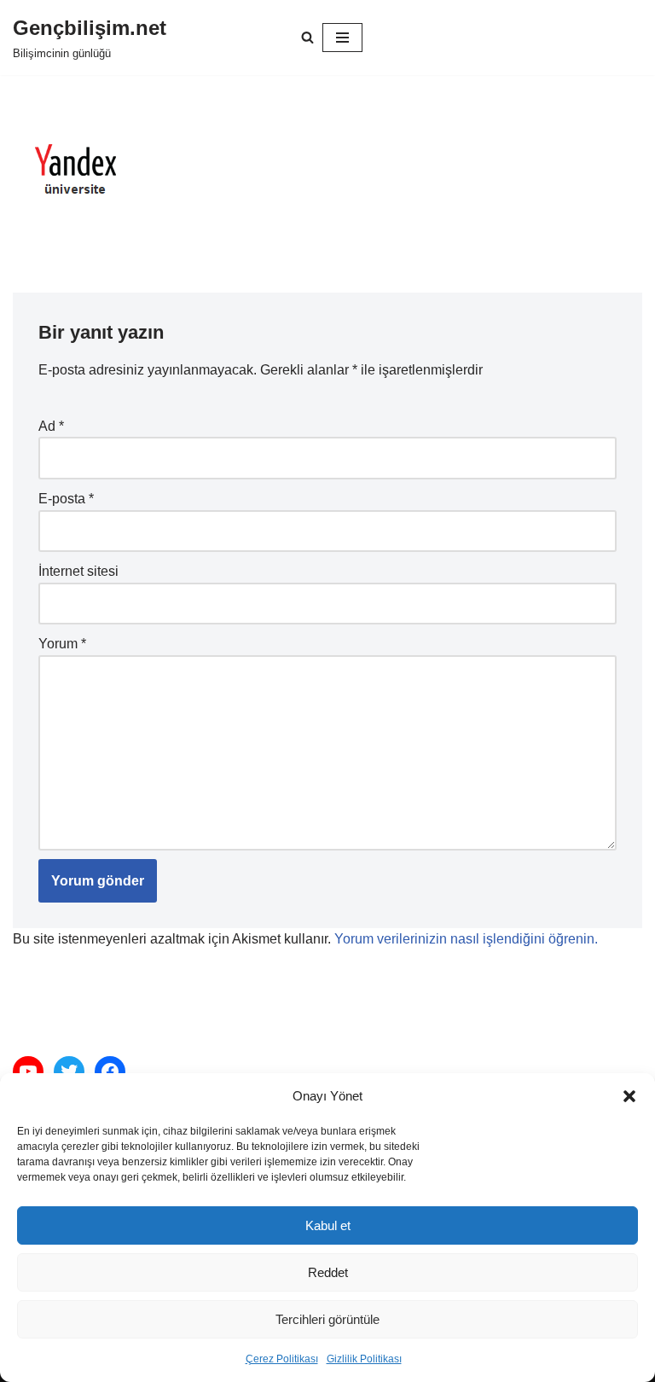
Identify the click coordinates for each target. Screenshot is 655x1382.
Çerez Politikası (282, 1359)
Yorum (62, 643)
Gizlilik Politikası (364, 1359)
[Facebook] (110, 1071)
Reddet (328, 1272)
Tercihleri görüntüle (327, 1319)
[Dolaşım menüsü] (342, 37)
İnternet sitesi (78, 571)
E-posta (66, 498)
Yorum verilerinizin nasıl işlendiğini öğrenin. (466, 939)
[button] (629, 1096)
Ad (51, 426)
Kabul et (328, 1225)
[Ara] (307, 37)
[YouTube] (28, 1071)
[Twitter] (69, 1071)
